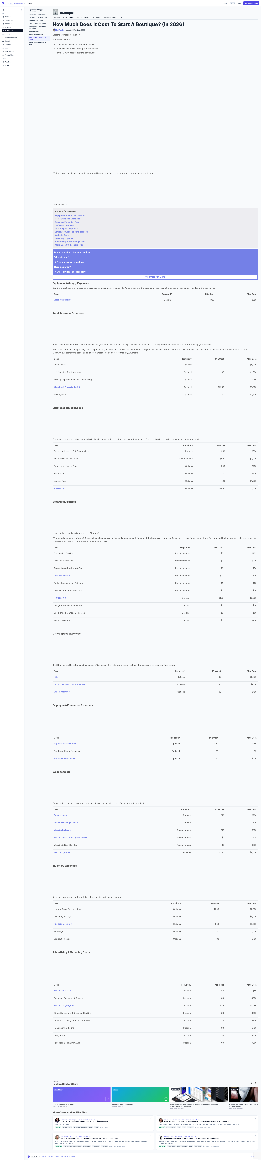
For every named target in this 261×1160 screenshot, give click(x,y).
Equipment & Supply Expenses (36, 11)
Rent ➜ (57, 677)
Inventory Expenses (36, 34)
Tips (120, 17)
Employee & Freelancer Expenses (37, 28)
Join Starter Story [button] (251, 3)
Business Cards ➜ (62, 990)
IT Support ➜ (60, 598)
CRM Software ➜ (62, 575)
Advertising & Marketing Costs (37, 38)
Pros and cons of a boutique (70, 262)
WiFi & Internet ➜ (62, 692)
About (44, 1156)
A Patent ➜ (59, 488)
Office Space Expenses (37, 23)
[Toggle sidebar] (21, 9)
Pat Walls (60, 30)
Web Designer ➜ (62, 852)
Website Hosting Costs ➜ (66, 822)
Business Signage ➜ (64, 1005)
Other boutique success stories (72, 272)
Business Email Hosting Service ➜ (70, 837)
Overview (56, 17)
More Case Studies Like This (37, 43)
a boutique (85, 252)
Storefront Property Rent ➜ (67, 387)
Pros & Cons (96, 17)
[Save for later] (151, 1118)
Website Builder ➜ (62, 830)
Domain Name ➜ (62, 815)
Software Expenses (36, 21)
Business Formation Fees (38, 18)
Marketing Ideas (110, 17)
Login (240, 3)
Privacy (57, 1156)
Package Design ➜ (63, 924)
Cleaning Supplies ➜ (64, 300)
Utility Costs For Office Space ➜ (69, 684)
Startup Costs (68, 17)
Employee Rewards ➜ (64, 758)
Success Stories (83, 17)
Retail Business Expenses (38, 15)
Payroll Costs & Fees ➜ (65, 743)
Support (50, 1156)
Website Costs (34, 31)
